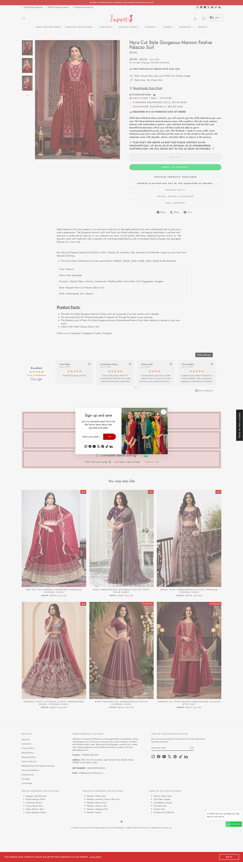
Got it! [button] (229, 857)
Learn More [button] (95, 857)
